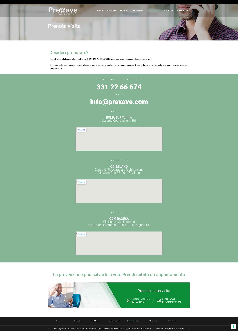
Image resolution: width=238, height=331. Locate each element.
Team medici (137, 10)
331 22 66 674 (119, 87)
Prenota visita (153, 10)
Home (100, 10)
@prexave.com (125, 102)
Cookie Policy (179, 329)
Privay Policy (169, 329)
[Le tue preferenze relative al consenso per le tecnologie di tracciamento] (233, 326)
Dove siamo (182, 10)
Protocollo (111, 10)
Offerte (124, 10)
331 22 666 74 (139, 301)
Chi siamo (168, 10)
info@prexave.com (171, 301)
